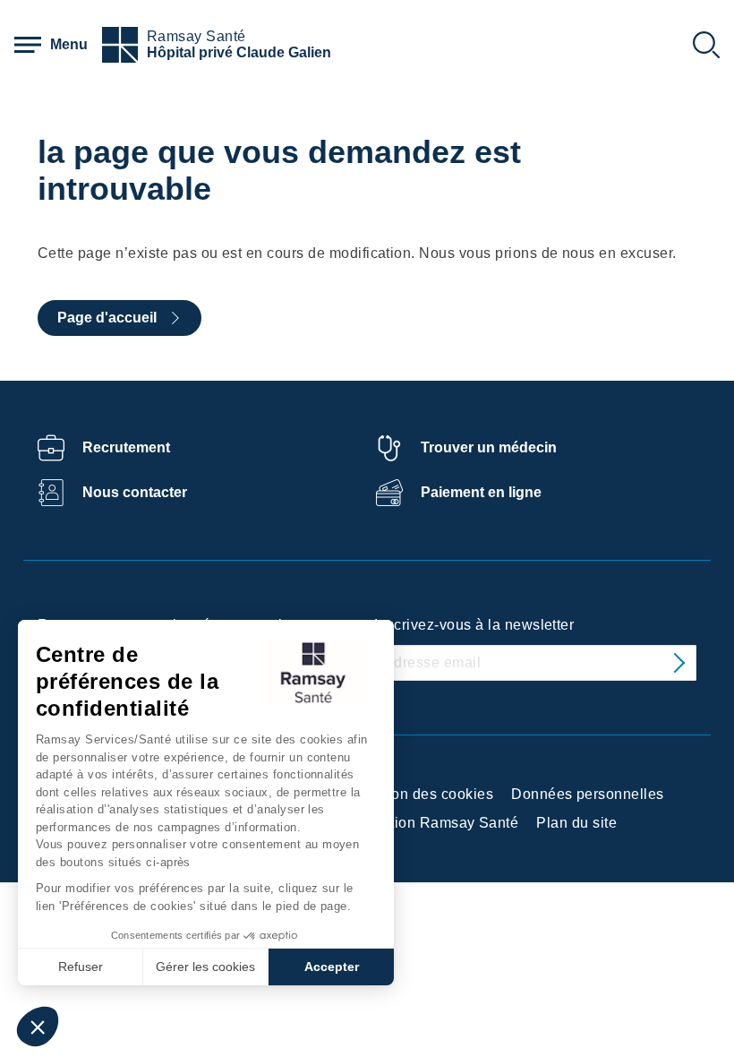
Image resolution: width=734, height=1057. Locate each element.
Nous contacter (134, 492)
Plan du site (576, 822)
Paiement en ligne (481, 492)
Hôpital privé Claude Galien (239, 52)
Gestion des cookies (424, 794)
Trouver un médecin (489, 447)
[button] (37, 1026)
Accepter (331, 966)
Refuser (80, 966)
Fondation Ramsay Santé (433, 822)
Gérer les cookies (205, 966)
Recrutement (126, 447)
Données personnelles (587, 794)
